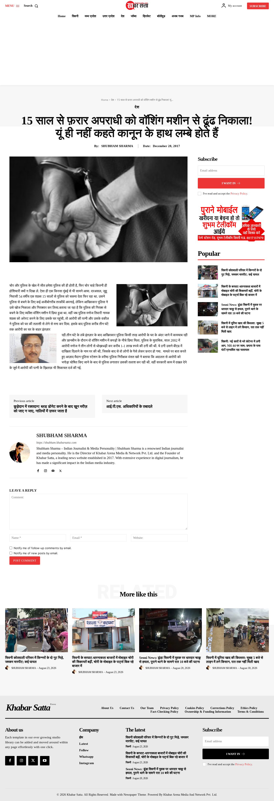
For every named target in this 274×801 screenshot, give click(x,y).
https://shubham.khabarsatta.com (56, 442)
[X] (96, 272)
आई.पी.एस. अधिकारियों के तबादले (129, 406)
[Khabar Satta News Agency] (138, 5)
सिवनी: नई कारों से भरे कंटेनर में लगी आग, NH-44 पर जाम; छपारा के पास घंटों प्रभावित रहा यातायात (240, 345)
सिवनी (128, 746)
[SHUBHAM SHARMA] (19, 452)
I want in (228, 183)
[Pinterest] (106, 272)
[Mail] (53, 469)
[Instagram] (45, 469)
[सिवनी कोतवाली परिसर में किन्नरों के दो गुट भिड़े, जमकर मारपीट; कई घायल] (208, 272)
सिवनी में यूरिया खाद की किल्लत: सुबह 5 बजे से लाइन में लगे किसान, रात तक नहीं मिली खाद (242, 327)
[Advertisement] (137, 53)
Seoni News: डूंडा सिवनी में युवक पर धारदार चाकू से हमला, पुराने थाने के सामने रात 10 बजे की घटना (241, 309)
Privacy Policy (239, 193)
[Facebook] (86, 272)
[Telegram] (126, 272)
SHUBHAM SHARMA (117, 146)
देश (112, 100)
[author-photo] (8, 667)
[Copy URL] (135, 272)
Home (104, 100)
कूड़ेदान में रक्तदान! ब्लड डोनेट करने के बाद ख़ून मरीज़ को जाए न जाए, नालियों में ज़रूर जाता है (50, 408)
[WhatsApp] (116, 272)
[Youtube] (44, 760)
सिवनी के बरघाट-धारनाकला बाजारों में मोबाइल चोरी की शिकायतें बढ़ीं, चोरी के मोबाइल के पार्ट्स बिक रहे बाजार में (241, 291)
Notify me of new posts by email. (36, 553)
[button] (32, 5)
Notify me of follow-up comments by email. (42, 548)
